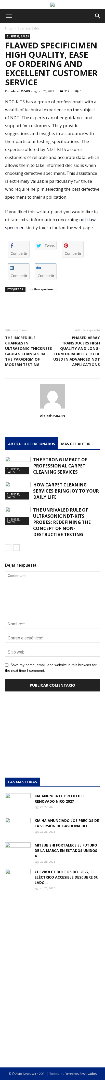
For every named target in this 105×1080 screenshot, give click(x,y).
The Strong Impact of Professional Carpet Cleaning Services (60, 466)
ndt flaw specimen (42, 289)
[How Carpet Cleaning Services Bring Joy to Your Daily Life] (18, 491)
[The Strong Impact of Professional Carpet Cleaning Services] (18, 465)
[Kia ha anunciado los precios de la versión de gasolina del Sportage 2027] (18, 827)
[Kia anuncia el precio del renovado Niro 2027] (18, 802)
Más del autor (75, 443)
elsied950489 (20, 91)
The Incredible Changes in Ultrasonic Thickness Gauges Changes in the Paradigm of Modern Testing (28, 351)
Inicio (9, 28)
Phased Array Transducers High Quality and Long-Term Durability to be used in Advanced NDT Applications (76, 351)
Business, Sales (28, 28)
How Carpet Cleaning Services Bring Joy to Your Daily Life (66, 491)
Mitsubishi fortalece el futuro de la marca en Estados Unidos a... (66, 850)
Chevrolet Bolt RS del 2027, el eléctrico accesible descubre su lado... (66, 877)
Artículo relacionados (31, 443)
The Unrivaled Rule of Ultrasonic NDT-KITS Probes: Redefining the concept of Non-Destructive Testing (62, 522)
